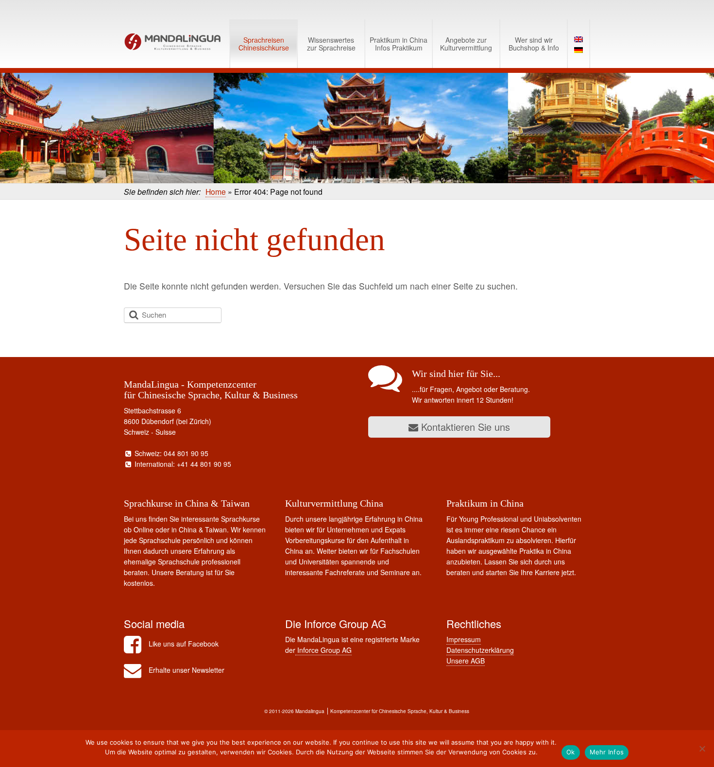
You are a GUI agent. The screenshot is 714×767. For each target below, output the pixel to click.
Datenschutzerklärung (480, 650)
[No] (702, 748)
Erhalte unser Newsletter (186, 670)
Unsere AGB (465, 660)
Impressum (463, 639)
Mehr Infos (607, 752)
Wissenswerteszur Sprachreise (331, 43)
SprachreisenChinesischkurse (263, 43)
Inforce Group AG (323, 650)
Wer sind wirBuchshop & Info (534, 43)
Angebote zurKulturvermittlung (466, 43)
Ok (570, 752)
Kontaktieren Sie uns (464, 427)
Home (215, 191)
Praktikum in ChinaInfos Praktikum (398, 43)
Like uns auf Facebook (184, 643)
